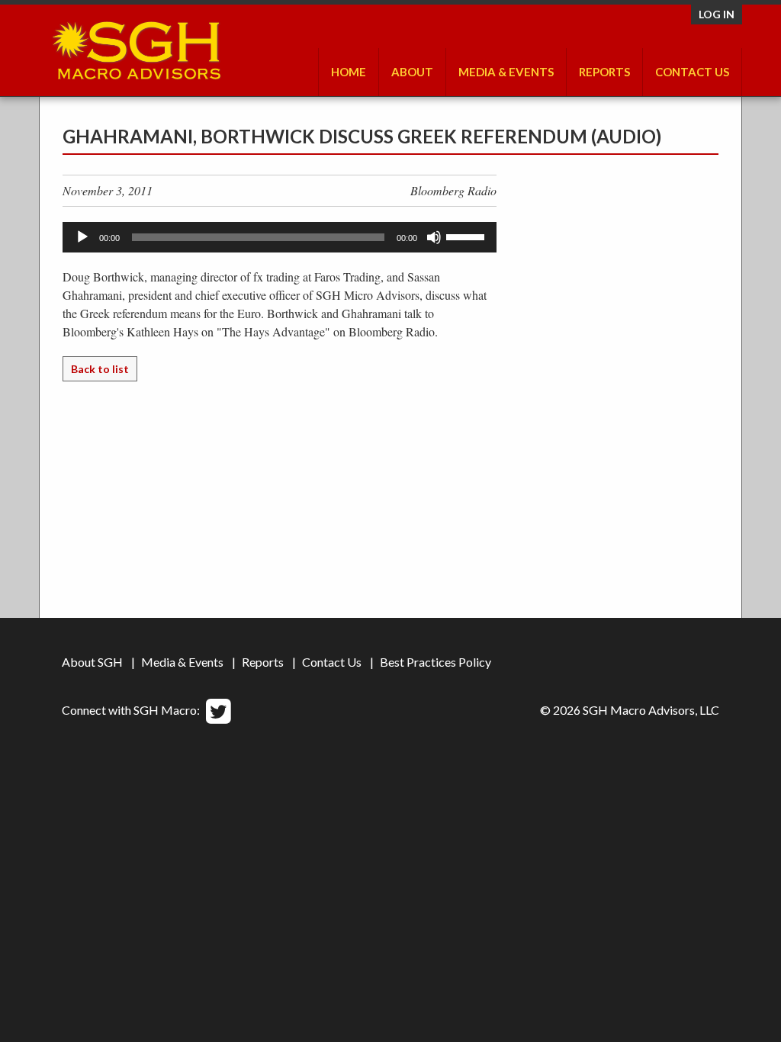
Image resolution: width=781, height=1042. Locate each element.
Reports (263, 661)
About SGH (92, 661)
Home (348, 72)
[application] (279, 237)
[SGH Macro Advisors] (136, 46)
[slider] (467, 235)
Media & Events (506, 72)
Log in (716, 14)
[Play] (82, 237)
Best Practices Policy (435, 661)
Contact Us (692, 72)
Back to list (100, 368)
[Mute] (434, 237)
